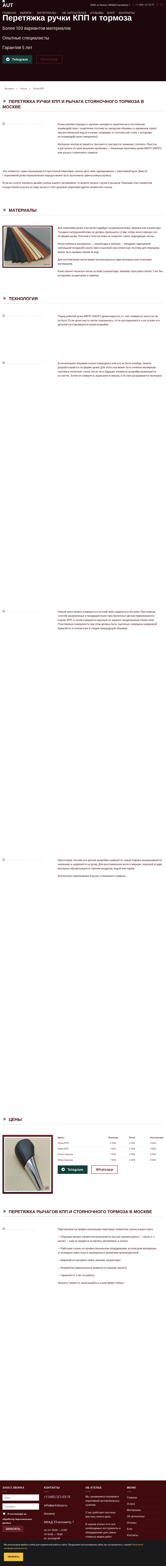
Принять (13, 1557)
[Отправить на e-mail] (161, 4)
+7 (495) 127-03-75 (57, 1497)
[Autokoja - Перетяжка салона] (18, 5)
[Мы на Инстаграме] (157, 4)
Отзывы (96, 12)
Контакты (127, 12)
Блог (111, 12)
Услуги (25, 12)
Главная (9, 12)
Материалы (46, 12)
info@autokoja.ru (55, 1505)
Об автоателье (74, 12)
